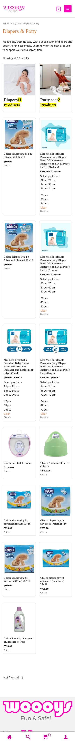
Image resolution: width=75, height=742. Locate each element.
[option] (49, 180)
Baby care (16, 23)
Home (6, 23)
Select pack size (49, 176)
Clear (43, 207)
